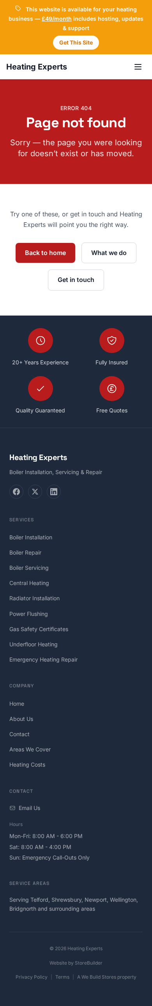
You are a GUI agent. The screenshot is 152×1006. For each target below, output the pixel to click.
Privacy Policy (32, 977)
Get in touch (76, 280)
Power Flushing (28, 613)
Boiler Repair (25, 552)
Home (16, 703)
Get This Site (76, 42)
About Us (21, 718)
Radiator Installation (34, 598)
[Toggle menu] (138, 67)
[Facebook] (16, 492)
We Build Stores (98, 977)
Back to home (45, 253)
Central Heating (29, 583)
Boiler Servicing (29, 567)
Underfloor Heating (33, 644)
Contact (19, 734)
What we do (109, 253)
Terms (62, 977)
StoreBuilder (89, 963)
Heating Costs (27, 764)
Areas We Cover (30, 749)
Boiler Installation (30, 537)
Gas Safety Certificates (38, 629)
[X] (35, 492)
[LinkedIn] (54, 492)
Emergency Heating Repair (43, 659)
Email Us (29, 807)
